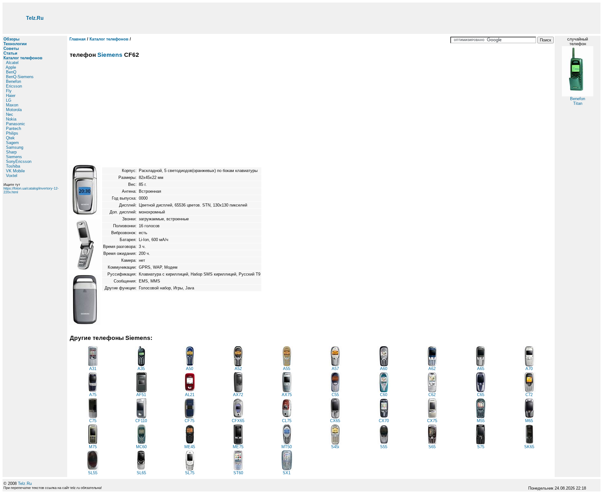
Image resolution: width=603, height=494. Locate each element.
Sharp (11, 152)
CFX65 (238, 420)
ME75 (238, 446)
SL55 (92, 472)
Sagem (12, 142)
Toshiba (13, 166)
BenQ (11, 72)
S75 (480, 446)
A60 (383, 368)
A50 (189, 368)
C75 (92, 420)
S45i (335, 446)
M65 (529, 420)
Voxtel (11, 175)
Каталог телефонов (22, 58)
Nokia (11, 119)
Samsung (14, 147)
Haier (10, 95)
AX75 (287, 394)
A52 (238, 368)
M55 (481, 420)
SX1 (287, 472)
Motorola (14, 109)
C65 (480, 394)
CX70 (384, 420)
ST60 (238, 472)
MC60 (141, 446)
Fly (9, 91)
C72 (529, 394)
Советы (11, 48)
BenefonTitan (577, 101)
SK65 (529, 446)
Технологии (15, 43)
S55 (383, 446)
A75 (92, 394)
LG (8, 100)
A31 (92, 368)
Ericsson (14, 86)
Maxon (12, 105)
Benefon (13, 81)
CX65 (335, 420)
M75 (93, 446)
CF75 (189, 420)
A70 (529, 368)
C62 (432, 394)
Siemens (14, 156)
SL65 (141, 472)
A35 (141, 368)
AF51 (141, 394)
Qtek (10, 138)
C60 (383, 394)
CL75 (286, 420)
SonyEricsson (18, 161)
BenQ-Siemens (20, 76)
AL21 (189, 394)
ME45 (189, 446)
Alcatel (12, 62)
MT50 (286, 446)
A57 (335, 368)
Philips (12, 133)
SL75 (189, 472)
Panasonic (15, 123)
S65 (432, 446)
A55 (286, 368)
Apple (11, 67)
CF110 (141, 420)
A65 (480, 368)
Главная (77, 39)
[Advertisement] (334, 18)
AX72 (238, 394)
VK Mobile (15, 171)
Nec (9, 114)
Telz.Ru (35, 18)
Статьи (10, 53)
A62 (432, 368)
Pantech (13, 128)
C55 (335, 394)
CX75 (432, 420)
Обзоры (11, 39)
